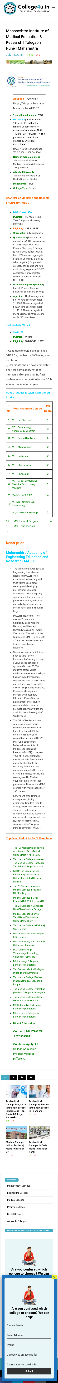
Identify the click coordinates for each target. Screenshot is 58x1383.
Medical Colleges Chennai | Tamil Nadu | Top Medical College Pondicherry (26, 917)
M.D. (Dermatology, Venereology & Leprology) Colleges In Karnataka (26, 953)
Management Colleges (18, 1185)
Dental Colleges (15, 1214)
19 (31, 54)
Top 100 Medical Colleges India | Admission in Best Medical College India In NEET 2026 (29, 851)
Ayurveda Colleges (16, 1221)
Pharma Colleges (16, 1207)
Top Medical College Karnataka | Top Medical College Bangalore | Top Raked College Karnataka (29, 863)
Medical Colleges (15, 1200)
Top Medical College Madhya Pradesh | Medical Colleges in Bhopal (28, 981)
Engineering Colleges (18, 1193)
